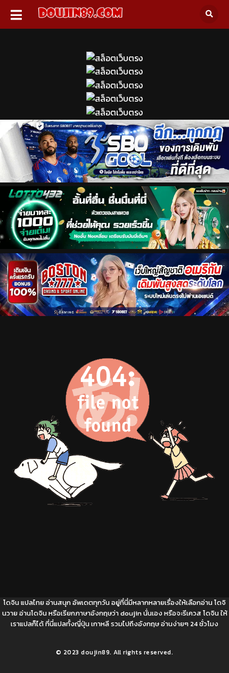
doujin (131, 613)
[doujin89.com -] (80, 19)
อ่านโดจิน (33, 613)
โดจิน (11, 602)
